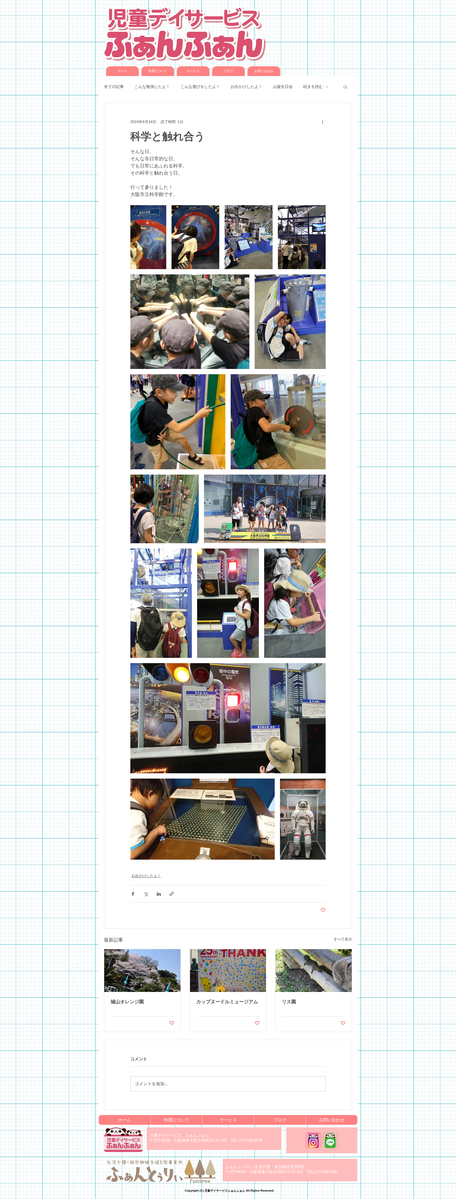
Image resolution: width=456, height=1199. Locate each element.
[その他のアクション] (322, 122)
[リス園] (314, 970)
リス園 (289, 1001)
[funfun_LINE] (330, 1140)
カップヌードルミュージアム (227, 1001)
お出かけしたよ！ (246, 86)
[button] (345, 87)
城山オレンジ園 (127, 1001)
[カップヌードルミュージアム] (228, 970)
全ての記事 (114, 86)
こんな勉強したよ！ (152, 86)
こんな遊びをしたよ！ (200, 86)
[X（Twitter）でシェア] (145, 893)
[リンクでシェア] (171, 893)
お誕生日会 (283, 86)
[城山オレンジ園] (142, 970)
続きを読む (313, 86)
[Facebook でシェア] (132, 893)
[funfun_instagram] (313, 1140)
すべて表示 (343, 939)
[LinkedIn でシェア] (158, 893)
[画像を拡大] (148, 237)
